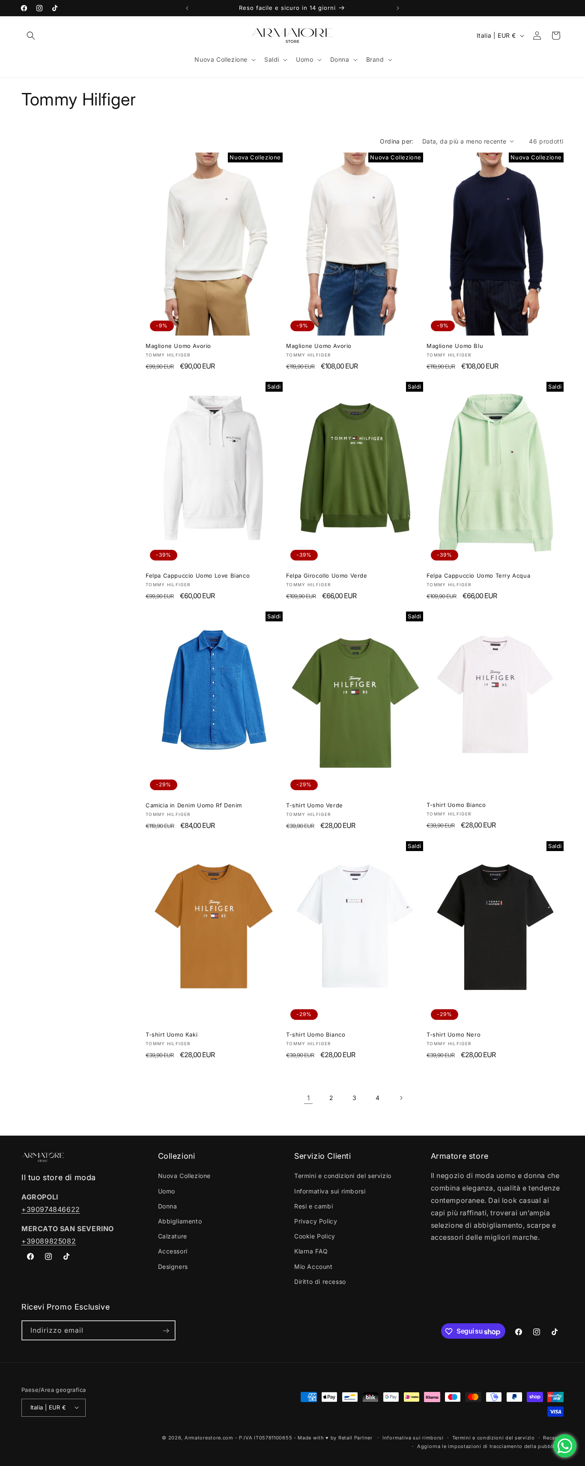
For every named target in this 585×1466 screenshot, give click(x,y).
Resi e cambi (313, 1206)
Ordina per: (396, 141)
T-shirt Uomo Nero (454, 1034)
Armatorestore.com (209, 1437)
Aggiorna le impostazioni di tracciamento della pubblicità (490, 1446)
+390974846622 (50, 1209)
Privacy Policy (315, 1221)
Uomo (166, 1191)
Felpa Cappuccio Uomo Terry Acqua (478, 575)
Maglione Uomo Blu (455, 345)
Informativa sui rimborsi (329, 1191)
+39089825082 (48, 1241)
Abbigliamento (180, 1221)
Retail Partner (355, 1437)
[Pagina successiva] (400, 1097)
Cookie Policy (314, 1236)
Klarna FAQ (311, 1251)
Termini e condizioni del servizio (342, 1176)
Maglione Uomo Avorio (178, 345)
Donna (167, 1206)
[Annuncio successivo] (397, 8)
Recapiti (553, 1437)
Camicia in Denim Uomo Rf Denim (194, 805)
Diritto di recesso (320, 1281)
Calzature (172, 1236)
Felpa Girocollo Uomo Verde (326, 575)
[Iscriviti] (165, 1331)
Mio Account (313, 1266)
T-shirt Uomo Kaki (171, 1034)
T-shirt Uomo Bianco (456, 804)
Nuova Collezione (184, 1176)
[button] (30, 35)
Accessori (173, 1251)
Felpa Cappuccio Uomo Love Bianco (198, 575)
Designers (173, 1266)
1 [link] (308, 1098)
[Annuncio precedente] (187, 8)
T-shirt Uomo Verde (314, 805)
